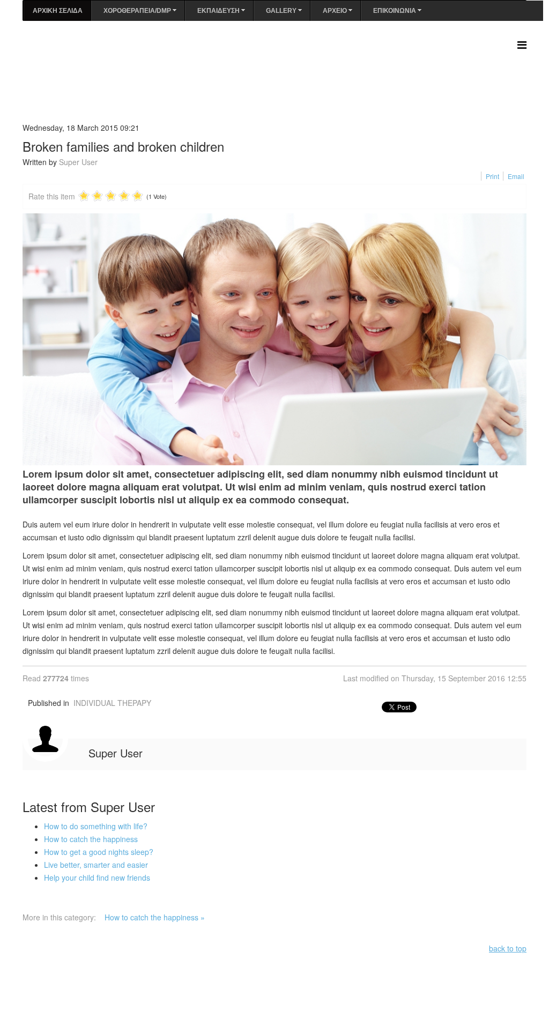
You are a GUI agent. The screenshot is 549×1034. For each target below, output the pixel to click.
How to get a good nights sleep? (98, 851)
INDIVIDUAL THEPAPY (112, 702)
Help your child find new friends (97, 877)
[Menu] (521, 44)
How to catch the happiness (91, 839)
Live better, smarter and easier (96, 864)
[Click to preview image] (274, 339)
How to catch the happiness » (155, 917)
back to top (507, 948)
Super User (78, 162)
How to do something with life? (95, 826)
